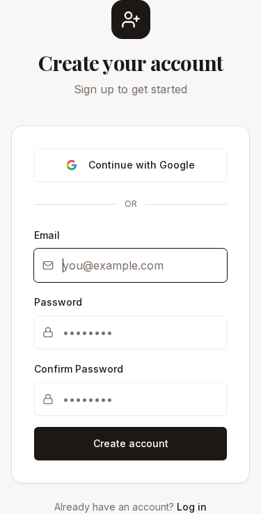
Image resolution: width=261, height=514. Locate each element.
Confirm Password (78, 369)
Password (58, 302)
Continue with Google (141, 165)
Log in (192, 507)
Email (47, 235)
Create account (130, 443)
